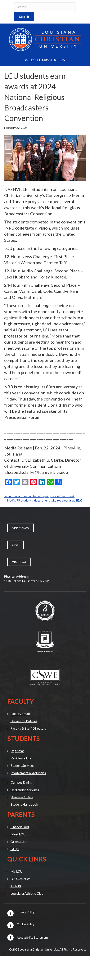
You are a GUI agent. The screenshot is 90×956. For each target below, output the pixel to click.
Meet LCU (17, 834)
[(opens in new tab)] (45, 610)
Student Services (22, 765)
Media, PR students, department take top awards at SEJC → (46, 500)
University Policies (23, 721)
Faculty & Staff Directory (28, 728)
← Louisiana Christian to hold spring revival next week (39, 496)
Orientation (18, 841)
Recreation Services (25, 790)
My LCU (16, 871)
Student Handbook (24, 804)
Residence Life (21, 758)
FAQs (14, 849)
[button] (24, 16)
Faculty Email (20, 714)
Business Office (22, 797)
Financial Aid (19, 827)
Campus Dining (21, 782)
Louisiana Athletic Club (27, 893)
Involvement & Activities (28, 773)
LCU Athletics (20, 879)
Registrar (17, 751)
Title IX (15, 886)
